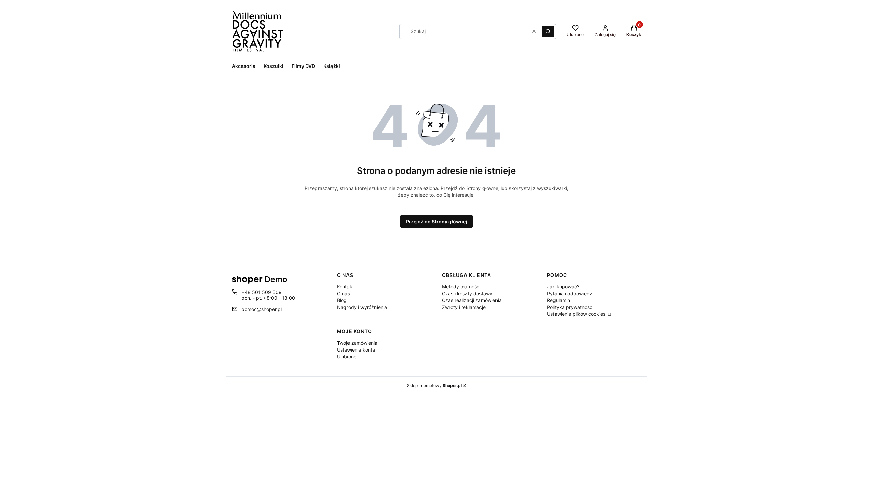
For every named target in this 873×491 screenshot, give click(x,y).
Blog (342, 300)
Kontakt (345, 286)
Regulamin (558, 300)
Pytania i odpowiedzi (570, 293)
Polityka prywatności (570, 307)
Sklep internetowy (434, 385)
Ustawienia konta (356, 350)
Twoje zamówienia (357, 343)
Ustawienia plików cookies (577, 314)
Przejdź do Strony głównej (436, 221)
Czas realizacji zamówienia (472, 300)
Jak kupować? (563, 286)
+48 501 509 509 (261, 292)
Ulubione (346, 356)
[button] (548, 31)
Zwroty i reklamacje (464, 307)
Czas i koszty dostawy (467, 293)
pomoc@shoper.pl (261, 309)
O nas (343, 293)
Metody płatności (461, 286)
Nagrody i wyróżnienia (362, 307)
